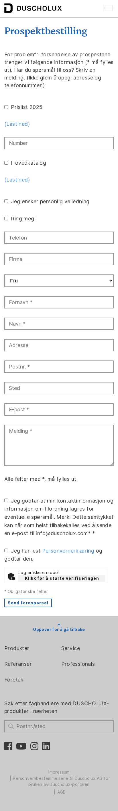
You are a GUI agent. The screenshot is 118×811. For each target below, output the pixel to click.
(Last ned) (17, 124)
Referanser (18, 664)
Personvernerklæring (68, 550)
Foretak (13, 680)
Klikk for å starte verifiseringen (62, 578)
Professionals (78, 664)
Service (70, 648)
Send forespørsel (28, 603)
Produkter (17, 648)
